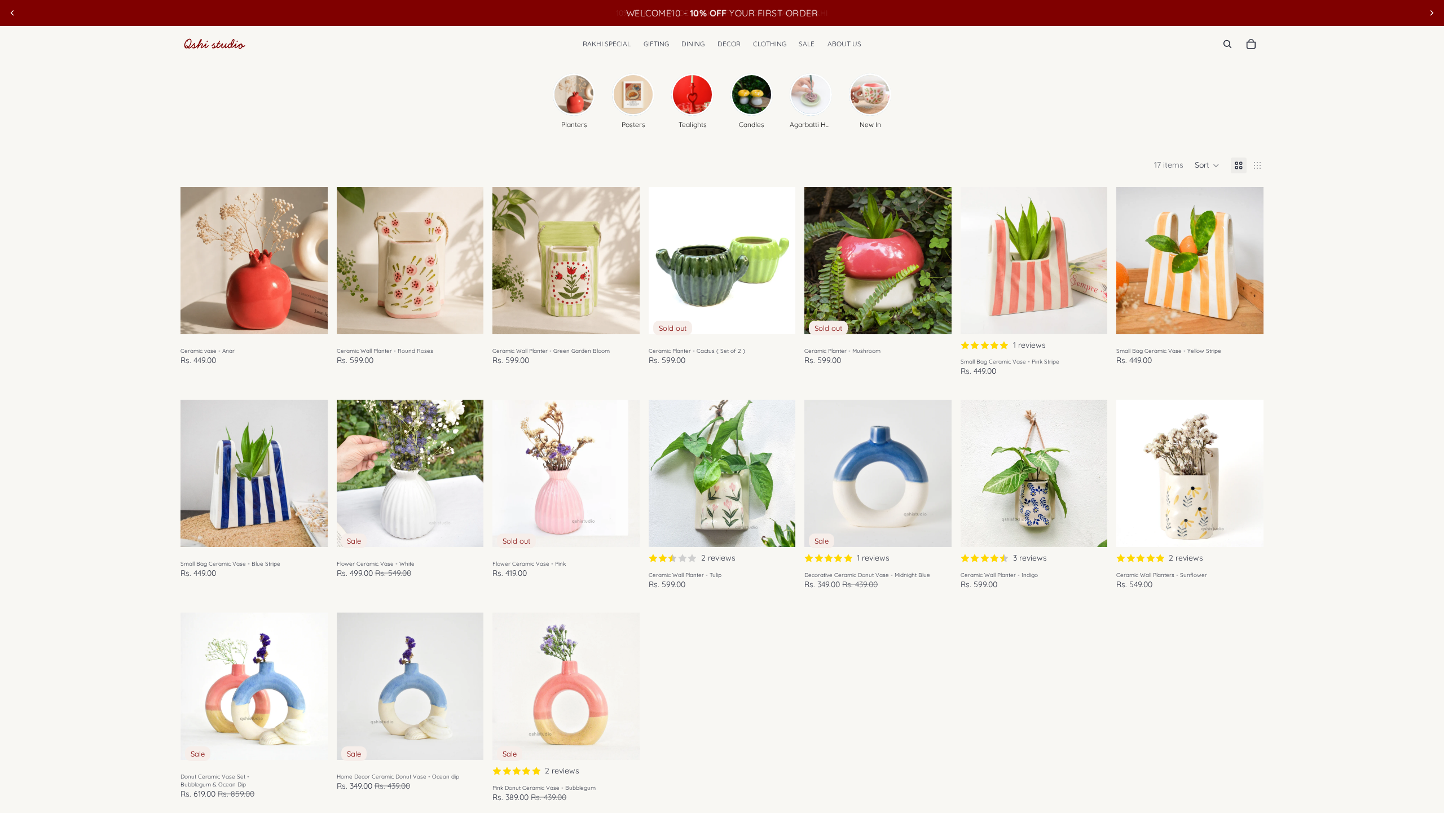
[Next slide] (1431, 13)
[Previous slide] (12, 13)
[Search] (1227, 44)
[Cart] (1251, 44)
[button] (1207, 165)
